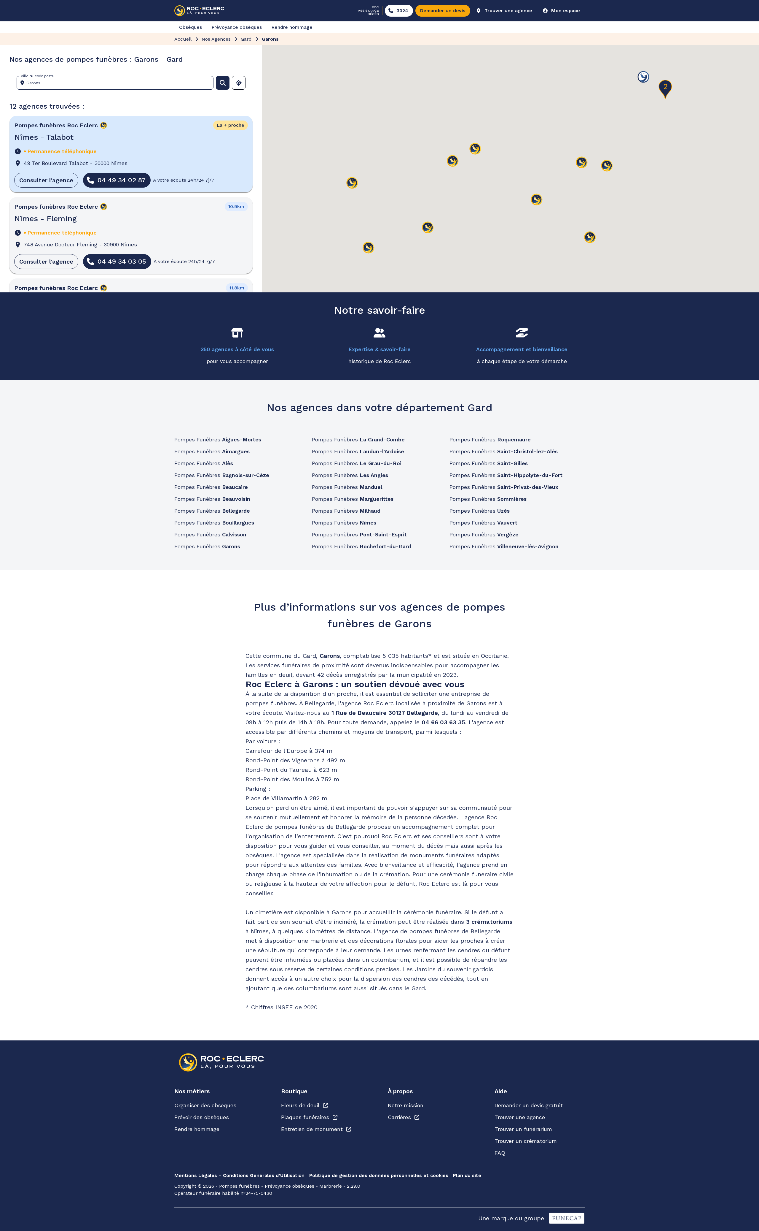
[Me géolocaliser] (238, 83)
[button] (475, 149)
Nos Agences (216, 39)
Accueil (183, 39)
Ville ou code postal (38, 76)
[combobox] (117, 83)
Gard (246, 39)
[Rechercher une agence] (222, 83)
